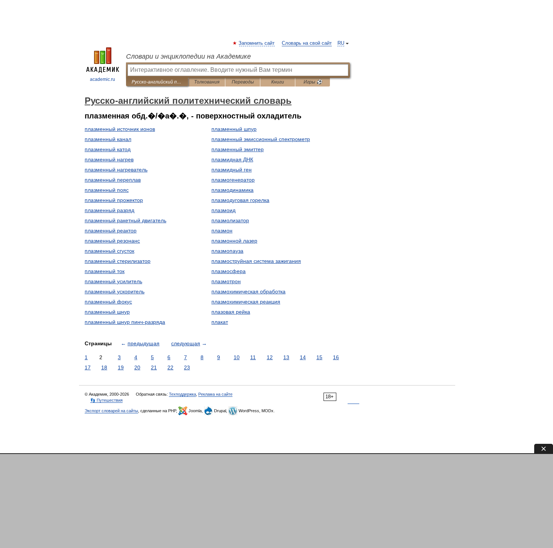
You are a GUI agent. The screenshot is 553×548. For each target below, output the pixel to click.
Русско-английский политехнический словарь (157, 82)
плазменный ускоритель (114, 291)
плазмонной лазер (234, 241)
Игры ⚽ (313, 82)
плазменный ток (105, 271)
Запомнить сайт (257, 43)
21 (154, 367)
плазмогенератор (233, 180)
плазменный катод (108, 149)
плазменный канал (108, 139)
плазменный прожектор (114, 200)
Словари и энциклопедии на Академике (188, 56)
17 (88, 367)
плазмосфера (228, 271)
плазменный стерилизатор (117, 261)
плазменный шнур (107, 312)
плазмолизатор (230, 220)
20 (137, 367)
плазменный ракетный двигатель (125, 220)
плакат (219, 322)
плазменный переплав (113, 180)
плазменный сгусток (109, 251)
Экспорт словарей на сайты (111, 410)
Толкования (206, 82)
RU (340, 43)
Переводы (243, 82)
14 (303, 357)
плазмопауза (227, 251)
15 (319, 357)
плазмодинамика (232, 190)
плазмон (221, 231)
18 (104, 367)
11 (253, 357)
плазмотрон (226, 281)
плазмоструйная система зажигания (256, 261)
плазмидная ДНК (232, 159)
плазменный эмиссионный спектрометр (260, 139)
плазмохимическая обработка (248, 291)
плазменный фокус (108, 302)
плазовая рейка (230, 312)
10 (237, 357)
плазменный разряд (109, 210)
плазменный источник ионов (120, 129)
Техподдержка (182, 394)
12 (270, 357)
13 (286, 357)
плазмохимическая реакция (245, 302)
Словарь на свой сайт (307, 43)
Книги (277, 82)
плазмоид (223, 210)
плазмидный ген (231, 170)
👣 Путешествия (106, 400)
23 (187, 367)
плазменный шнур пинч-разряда (125, 322)
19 (121, 367)
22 (170, 367)
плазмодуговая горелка (240, 200)
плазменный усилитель (113, 281)
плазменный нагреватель (116, 170)
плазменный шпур (234, 129)
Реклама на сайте (215, 394)
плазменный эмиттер (237, 149)
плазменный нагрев (109, 159)
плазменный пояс (107, 190)
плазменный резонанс (112, 241)
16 (336, 357)
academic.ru (102, 79)
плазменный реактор (111, 231)
